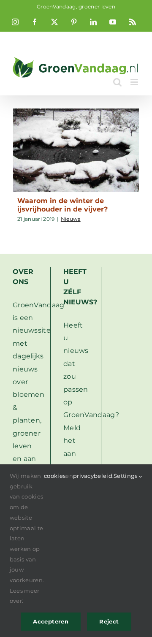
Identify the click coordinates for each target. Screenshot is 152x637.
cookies (54, 475)
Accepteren (50, 621)
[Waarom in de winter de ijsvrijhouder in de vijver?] (76, 150)
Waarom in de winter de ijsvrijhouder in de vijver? (62, 205)
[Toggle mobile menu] (134, 82)
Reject (109, 621)
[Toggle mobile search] (117, 82)
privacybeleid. (93, 475)
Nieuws (71, 219)
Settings (126, 475)
